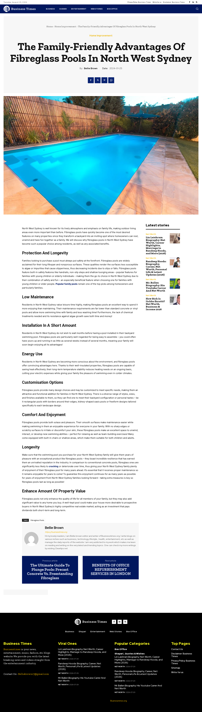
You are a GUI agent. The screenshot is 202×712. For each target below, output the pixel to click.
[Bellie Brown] (33, 539)
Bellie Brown (90, 68)
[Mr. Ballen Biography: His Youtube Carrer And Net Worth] (175, 283)
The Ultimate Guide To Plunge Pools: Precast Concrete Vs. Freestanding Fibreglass (50, 571)
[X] (98, 80)
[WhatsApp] (111, 80)
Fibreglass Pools (37, 520)
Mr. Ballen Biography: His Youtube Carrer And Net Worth (156, 286)
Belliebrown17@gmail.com (33, 673)
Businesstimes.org (118, 701)
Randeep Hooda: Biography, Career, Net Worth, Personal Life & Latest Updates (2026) (156, 268)
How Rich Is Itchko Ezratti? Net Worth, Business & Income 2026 (155, 304)
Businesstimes (12, 649)
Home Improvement (65, 26)
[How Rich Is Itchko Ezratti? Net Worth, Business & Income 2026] (175, 299)
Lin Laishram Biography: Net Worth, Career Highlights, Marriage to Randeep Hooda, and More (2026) (156, 245)
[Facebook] (189, 2)
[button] (197, 8)
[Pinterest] (104, 80)
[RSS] (196, 2)
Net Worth (151, 234)
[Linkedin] (193, 2)
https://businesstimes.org (56, 532)
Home (49, 26)
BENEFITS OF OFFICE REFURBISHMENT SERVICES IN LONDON (111, 569)
